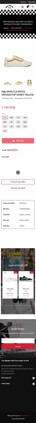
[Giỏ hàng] (28, 7)
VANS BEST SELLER (18, 265)
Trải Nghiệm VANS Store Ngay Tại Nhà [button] (15, 361)
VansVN (22, 419)
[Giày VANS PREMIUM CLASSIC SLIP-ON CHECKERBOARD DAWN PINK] (10, 278)
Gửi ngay (18, 346)
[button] (18, 388)
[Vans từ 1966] (18, 172)
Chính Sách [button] (5, 383)
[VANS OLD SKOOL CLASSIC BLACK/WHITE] (26, 278)
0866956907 (12, 150)
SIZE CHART (5, 157)
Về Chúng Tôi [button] (6, 378)
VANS (10, 291)
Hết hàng (20, 141)
